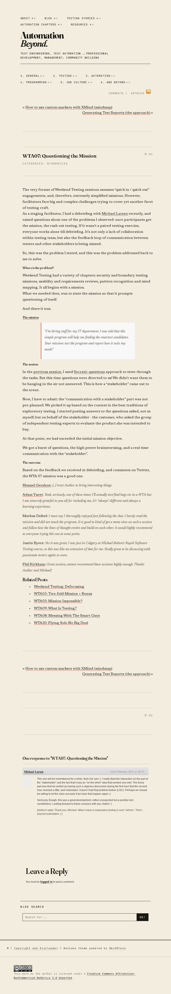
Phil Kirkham (34, 564)
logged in (46, 881)
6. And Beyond (114, 82)
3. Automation (99, 76)
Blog (50, 18)
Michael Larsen (115, 214)
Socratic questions (89, 372)
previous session (47, 372)
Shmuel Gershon (37, 485)
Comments (116, 93)
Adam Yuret (33, 495)
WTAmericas (57, 163)
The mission (31, 317)
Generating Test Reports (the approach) (116, 113)
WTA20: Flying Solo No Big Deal (61, 623)
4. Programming (34, 82)
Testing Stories (82, 18)
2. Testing (64, 76)
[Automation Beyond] (42, 39)
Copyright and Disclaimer (36, 948)
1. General (31, 76)
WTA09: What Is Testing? (55, 608)
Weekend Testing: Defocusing (59, 587)
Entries (137, 93)
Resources (81, 24)
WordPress (117, 948)
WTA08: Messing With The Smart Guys (67, 616)
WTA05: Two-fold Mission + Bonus (63, 594)
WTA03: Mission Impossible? (58, 601)
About (26, 18)
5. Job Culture (75, 82)
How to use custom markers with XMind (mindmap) (68, 107)
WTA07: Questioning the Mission (59, 156)
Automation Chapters (40, 24)
